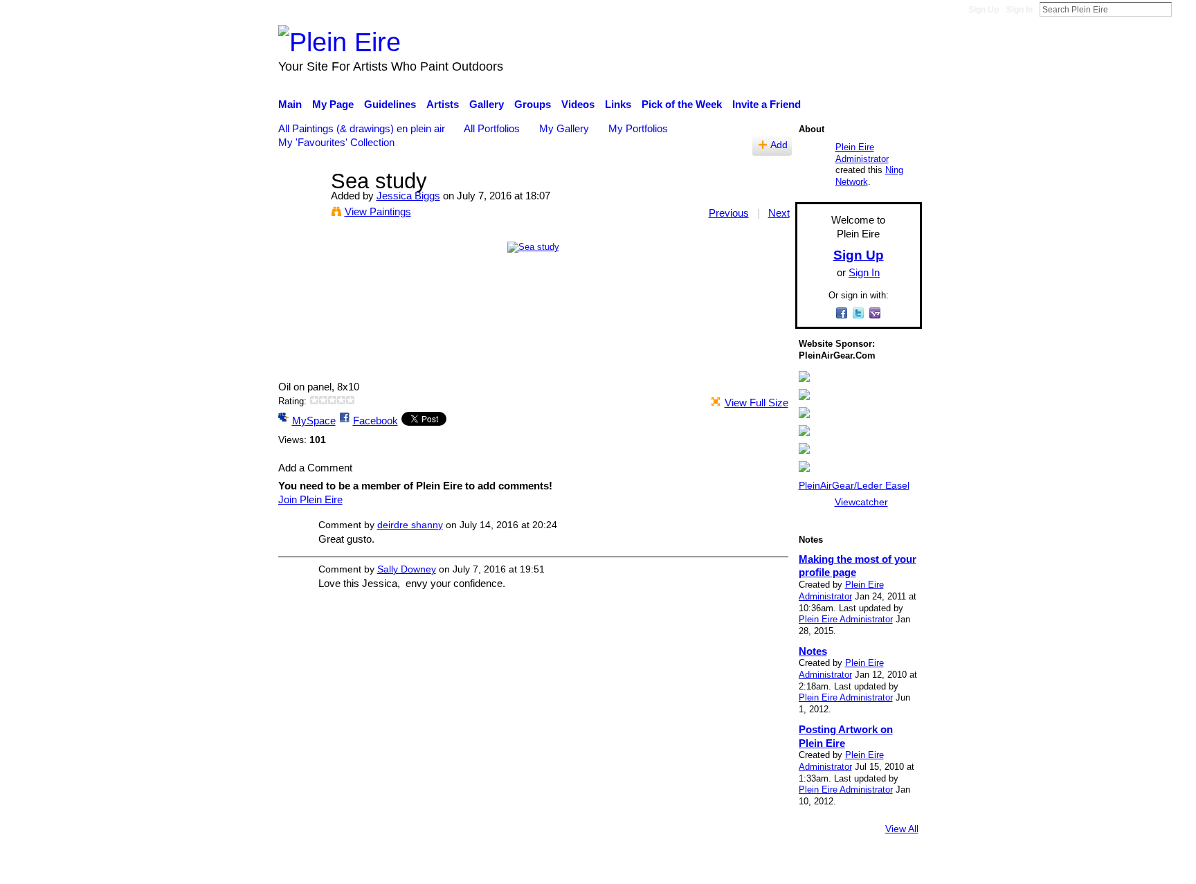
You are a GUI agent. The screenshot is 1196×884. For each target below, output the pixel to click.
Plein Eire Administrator (862, 153)
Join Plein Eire (310, 499)
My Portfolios (638, 128)
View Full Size (756, 402)
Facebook (375, 420)
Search (1182, 9)
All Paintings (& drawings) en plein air (361, 128)
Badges (728, 866)
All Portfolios (492, 128)
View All (901, 828)
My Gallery (564, 128)
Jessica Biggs (408, 195)
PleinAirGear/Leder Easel (854, 485)
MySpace (314, 420)
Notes (813, 651)
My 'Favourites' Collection (336, 142)
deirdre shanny (410, 524)
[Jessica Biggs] (300, 206)
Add (779, 145)
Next (779, 213)
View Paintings (378, 211)
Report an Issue (795, 866)
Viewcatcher (861, 501)
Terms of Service (883, 866)
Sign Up (983, 10)
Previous (729, 213)
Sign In (1019, 10)
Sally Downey (406, 569)
